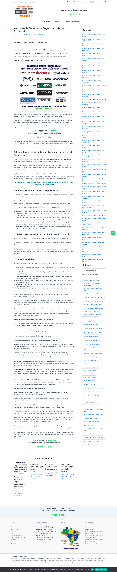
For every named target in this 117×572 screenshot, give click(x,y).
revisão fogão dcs (89, 402)
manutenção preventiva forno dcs (94, 344)
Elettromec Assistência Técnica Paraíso (94, 215)
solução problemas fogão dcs (92, 418)
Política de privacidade (18, 537)
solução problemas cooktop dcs (93, 414)
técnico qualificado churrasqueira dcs (93, 429)
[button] (50, 21)
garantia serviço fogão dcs (90, 321)
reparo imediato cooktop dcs (92, 392)
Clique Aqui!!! (101, 2)
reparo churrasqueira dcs (91, 370)
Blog (12, 542)
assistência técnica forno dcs (92, 304)
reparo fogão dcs (88, 380)
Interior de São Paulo (19, 492)
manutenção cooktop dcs (93, 332)
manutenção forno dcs (91, 340)
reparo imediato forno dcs (91, 399)
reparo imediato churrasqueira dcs (94, 388)
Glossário (13, 544)
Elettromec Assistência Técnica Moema (94, 183)
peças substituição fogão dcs (92, 357)
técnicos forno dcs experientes (91, 445)
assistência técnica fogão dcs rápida (93, 301)
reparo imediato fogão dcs (91, 395)
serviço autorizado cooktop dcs (91, 406)
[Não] (115, 569)
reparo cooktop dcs (89, 374)
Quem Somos (15, 529)
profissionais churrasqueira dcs (91, 363)
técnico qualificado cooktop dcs (93, 434)
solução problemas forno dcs (92, 421)
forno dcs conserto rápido (90, 318)
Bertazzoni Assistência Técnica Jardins (94, 247)
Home (12, 527)
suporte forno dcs (88, 425)
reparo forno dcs (89, 384)
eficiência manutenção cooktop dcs (92, 314)
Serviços (13, 531)
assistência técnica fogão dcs (93, 297)
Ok (92, 569)
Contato (13, 539)
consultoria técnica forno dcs (91, 311)
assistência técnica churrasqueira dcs (93, 289)
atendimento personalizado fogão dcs (93, 308)
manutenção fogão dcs (91, 336)
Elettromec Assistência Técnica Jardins (94, 63)
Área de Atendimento (72, 21)
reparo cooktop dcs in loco (90, 377)
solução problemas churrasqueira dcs (93, 410)
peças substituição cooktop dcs (93, 353)
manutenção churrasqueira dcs (94, 328)
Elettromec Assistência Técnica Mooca (94, 99)
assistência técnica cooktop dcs (93, 294)
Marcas (57, 21)
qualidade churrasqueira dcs (90, 367)
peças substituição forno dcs (92, 360)
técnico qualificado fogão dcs (93, 437)
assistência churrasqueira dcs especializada (91, 284)
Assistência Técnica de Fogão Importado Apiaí (51, 466)
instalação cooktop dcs (91, 324)
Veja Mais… (49, 539)
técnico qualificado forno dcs (92, 441)
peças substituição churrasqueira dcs (93, 348)
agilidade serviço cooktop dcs (91, 280)
